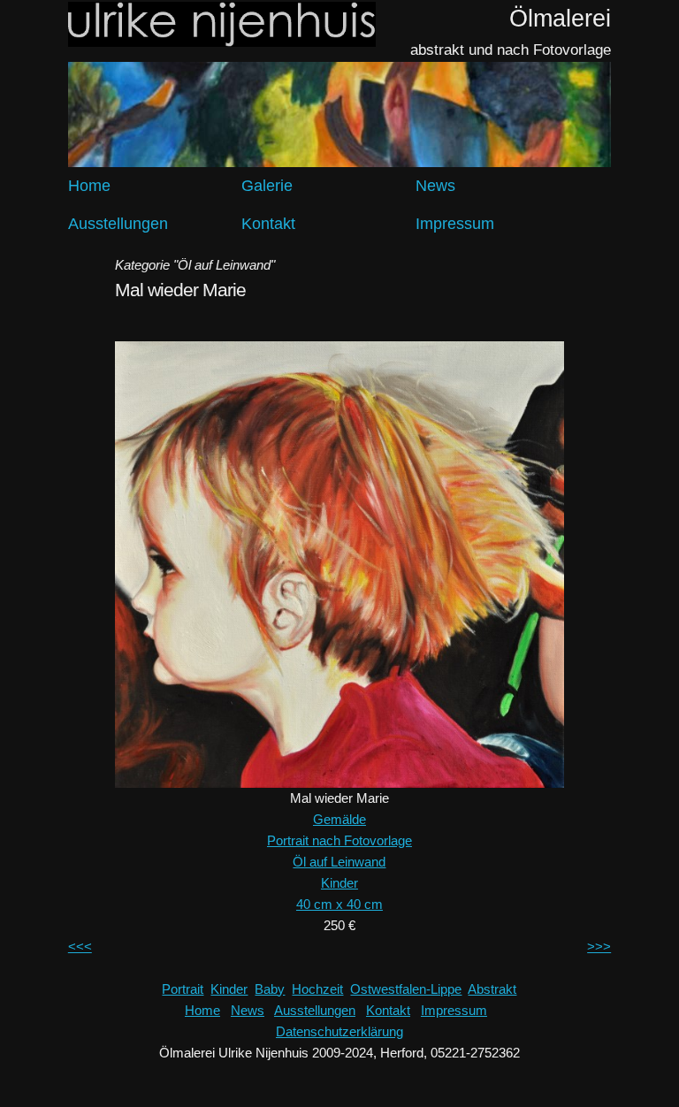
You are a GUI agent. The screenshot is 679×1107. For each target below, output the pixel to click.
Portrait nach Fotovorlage (339, 840)
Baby (270, 988)
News (435, 186)
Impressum (455, 224)
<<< (80, 946)
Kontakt (268, 224)
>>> (599, 946)
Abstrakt (492, 988)
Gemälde (339, 819)
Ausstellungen (118, 224)
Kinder (339, 882)
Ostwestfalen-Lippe (406, 988)
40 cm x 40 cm (339, 904)
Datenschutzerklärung (339, 1031)
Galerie (267, 186)
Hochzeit (317, 988)
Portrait (182, 988)
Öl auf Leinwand (339, 861)
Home (89, 186)
